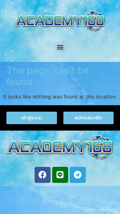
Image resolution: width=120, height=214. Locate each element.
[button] (60, 47)
